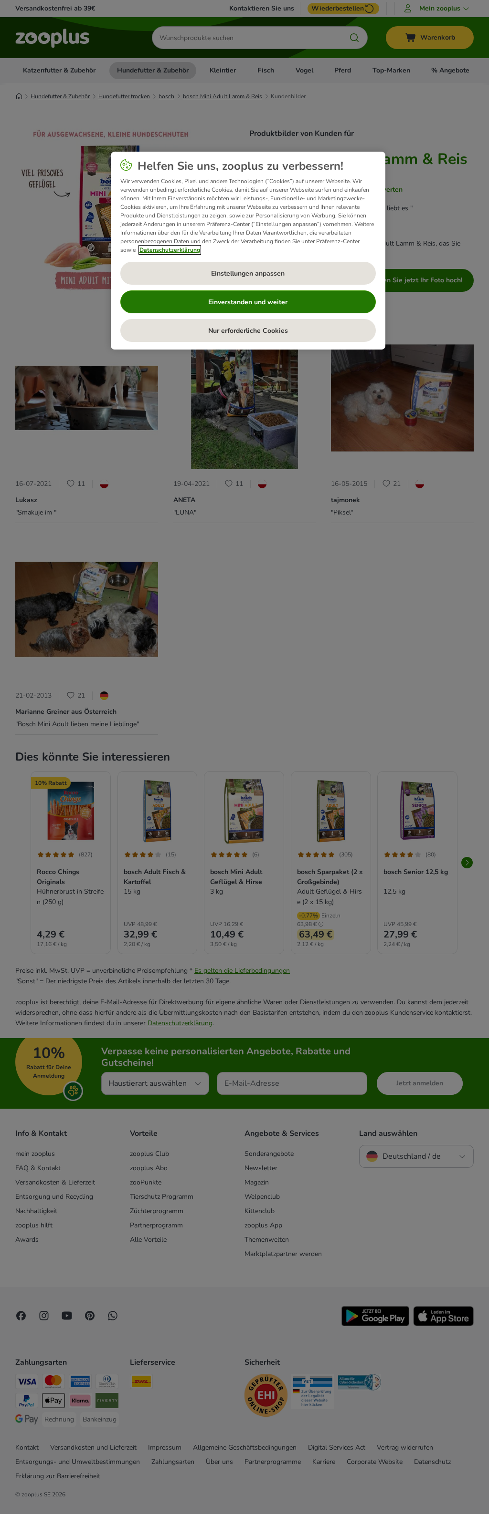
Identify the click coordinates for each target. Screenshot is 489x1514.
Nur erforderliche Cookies (248, 330)
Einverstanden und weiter (247, 302)
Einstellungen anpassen (248, 273)
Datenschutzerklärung (169, 250)
